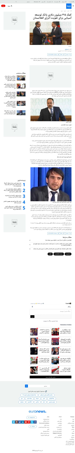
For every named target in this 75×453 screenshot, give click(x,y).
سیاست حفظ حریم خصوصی (43, 427)
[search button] (16, 2)
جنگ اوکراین (51, 398)
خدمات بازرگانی (46, 421)
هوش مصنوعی (52, 402)
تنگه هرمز (30, 402)
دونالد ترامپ (29, 398)
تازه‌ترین (60, 425)
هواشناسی (60, 423)
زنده (3, 5)
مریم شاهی (67, 49)
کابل (50, 254)
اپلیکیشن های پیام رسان (57, 431)
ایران (61, 11)
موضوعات (72, 417)
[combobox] (23, 2)
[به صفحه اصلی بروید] (68, 6)
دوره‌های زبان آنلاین (58, 437)
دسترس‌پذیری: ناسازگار (45, 433)
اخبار (68, 11)
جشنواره (22, 402)
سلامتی (37, 402)
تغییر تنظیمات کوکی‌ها (45, 435)
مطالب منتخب (20, 73)
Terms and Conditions (44, 423)
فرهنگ (73, 433)
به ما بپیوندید (59, 427)
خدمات (60, 417)
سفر (73, 431)
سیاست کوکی (46, 425)
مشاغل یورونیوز (46, 431)
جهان (65, 11)
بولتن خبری (59, 421)
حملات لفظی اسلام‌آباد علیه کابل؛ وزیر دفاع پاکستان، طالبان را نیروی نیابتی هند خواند (52, 249)
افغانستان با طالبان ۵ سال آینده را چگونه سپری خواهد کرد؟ (58, 240)
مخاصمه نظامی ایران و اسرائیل (46, 395)
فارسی (71, 1)
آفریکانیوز (60, 435)
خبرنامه (33, 426)
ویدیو (73, 435)
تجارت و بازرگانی (71, 423)
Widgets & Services (57, 433)
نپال (44, 402)
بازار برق (68, 254)
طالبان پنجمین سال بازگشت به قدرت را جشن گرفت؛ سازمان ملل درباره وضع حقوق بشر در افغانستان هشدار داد (52, 244)
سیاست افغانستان (58, 254)
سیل (22, 398)
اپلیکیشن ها (59, 429)
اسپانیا (37, 398)
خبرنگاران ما (72, 439)
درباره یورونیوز (46, 419)
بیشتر (48, 417)
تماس (48, 429)
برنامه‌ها (72, 437)
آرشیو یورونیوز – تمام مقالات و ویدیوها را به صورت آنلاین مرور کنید (70, 442)
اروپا (73, 419)
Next (73, 427)
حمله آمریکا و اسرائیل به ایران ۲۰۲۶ (29, 395)
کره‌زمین (72, 425)
